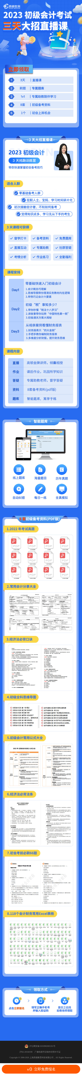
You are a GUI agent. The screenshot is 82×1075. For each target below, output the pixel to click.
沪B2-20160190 (26, 1052)
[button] (41, 1069)
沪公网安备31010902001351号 (42, 1046)
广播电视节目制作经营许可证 (48, 1052)
